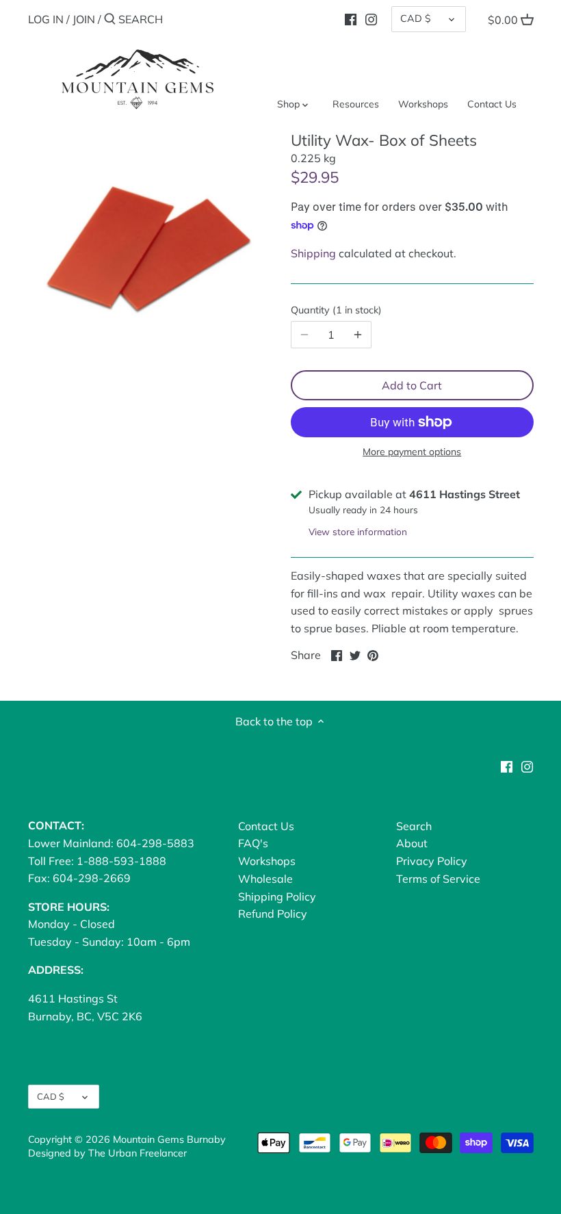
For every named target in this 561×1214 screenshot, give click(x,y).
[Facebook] (350, 18)
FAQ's (253, 843)
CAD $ (415, 18)
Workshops (267, 861)
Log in (46, 19)
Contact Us (266, 826)
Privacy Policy (431, 861)
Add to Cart (412, 385)
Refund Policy (272, 913)
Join (84, 19)
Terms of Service (438, 879)
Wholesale (265, 879)
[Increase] (358, 335)
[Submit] (110, 20)
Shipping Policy (277, 896)
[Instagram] (371, 18)
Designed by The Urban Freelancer (107, 1153)
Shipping (313, 253)
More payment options (412, 452)
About (412, 843)
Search (414, 826)
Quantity (334, 310)
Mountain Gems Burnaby (169, 1139)
